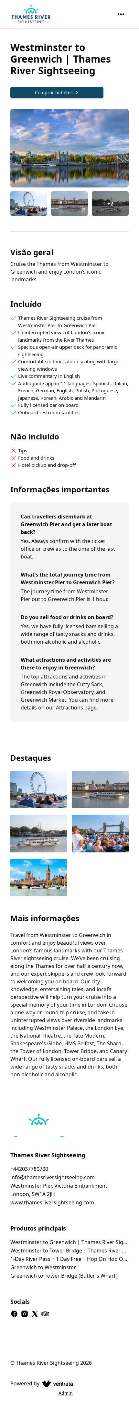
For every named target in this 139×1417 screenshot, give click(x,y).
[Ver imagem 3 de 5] (38, 834)
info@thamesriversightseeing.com (52, 1177)
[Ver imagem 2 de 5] (100, 790)
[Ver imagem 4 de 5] (100, 834)
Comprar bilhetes (54, 92)
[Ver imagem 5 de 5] (38, 878)
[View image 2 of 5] (69, 203)
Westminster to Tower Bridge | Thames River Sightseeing (69, 1250)
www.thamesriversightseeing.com (52, 1202)
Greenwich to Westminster (43, 1267)
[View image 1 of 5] (28, 203)
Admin (66, 1393)
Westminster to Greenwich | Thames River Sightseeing (69, 1242)
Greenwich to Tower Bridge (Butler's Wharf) (64, 1275)
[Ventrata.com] (56, 1383)
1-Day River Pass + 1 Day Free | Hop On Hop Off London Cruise (69, 1258)
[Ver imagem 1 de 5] (38, 790)
